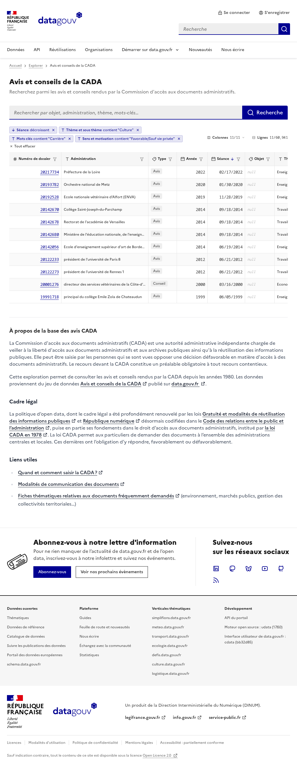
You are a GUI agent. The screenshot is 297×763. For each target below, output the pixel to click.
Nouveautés (200, 50)
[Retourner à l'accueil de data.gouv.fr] (60, 20)
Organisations (99, 50)
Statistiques (89, 655)
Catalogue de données (26, 636)
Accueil (15, 65)
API (37, 50)
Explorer (36, 65)
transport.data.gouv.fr (170, 636)
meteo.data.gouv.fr (168, 627)
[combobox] (234, 29)
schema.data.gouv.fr (24, 664)
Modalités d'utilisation (46, 742)
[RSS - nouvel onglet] (216, 580)
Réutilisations (62, 50)
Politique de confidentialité (95, 742)
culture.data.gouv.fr (168, 664)
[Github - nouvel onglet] (281, 568)
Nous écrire (232, 50)
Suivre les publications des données (36, 645)
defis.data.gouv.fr (166, 655)
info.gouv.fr (184, 718)
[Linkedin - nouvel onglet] (216, 568)
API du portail (236, 617)
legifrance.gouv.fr (142, 718)
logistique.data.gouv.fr (170, 673)
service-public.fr (225, 718)
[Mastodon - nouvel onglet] (232, 568)
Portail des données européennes (34, 655)
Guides (85, 617)
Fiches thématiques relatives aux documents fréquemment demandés (96, 495)
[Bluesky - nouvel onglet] (248, 568)
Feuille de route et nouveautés (104, 627)
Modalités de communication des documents (68, 484)
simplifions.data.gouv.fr (171, 617)
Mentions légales (139, 742)
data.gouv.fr (185, 383)
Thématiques (18, 617)
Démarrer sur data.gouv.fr (147, 50)
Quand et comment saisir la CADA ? (57, 472)
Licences (14, 742)
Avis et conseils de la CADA (110, 383)
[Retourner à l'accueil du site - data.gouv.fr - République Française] (75, 712)
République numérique (108, 420)
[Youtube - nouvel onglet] (265, 568)
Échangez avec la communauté (105, 645)
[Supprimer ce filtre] (138, 130)
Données (15, 50)
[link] (234, 13)
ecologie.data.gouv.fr (170, 645)
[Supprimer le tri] (53, 130)
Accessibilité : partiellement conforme (192, 742)
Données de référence (25, 627)
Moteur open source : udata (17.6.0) (253, 627)
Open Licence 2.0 (157, 755)
